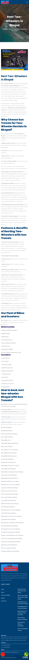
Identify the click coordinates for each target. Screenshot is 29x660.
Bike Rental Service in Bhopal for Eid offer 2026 (22, 612)
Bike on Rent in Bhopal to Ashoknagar (21, 624)
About (2, 592)
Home (5, 29)
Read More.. (9, 580)
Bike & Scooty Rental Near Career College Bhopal (23, 597)
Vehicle (3, 598)
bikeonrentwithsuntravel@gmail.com (10, 652)
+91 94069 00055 (5, 645)
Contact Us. (4, 601)
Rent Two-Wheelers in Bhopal (17, 30)
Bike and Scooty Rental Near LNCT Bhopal (22, 590)
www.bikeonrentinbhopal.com (9, 411)
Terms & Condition (5, 595)
